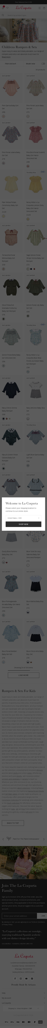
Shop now (23, 524)
